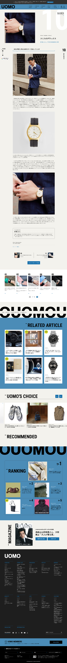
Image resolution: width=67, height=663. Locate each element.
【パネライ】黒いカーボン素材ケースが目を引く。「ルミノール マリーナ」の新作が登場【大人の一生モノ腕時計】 (13, 351)
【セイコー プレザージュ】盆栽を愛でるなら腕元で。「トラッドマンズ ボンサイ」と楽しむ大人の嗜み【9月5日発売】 (13, 378)
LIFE (42, 7)
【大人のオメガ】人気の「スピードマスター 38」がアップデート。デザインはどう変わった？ (53, 351)
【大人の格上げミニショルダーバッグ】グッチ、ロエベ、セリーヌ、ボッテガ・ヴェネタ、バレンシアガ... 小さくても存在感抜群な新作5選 (27, 491)
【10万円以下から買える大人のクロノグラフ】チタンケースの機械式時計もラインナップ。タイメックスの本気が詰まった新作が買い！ (53, 379)
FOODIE (49, 7)
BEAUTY (30, 7)
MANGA (55, 6)
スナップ (14, 246)
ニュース (52, 487)
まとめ (24, 487)
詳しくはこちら (50, 2)
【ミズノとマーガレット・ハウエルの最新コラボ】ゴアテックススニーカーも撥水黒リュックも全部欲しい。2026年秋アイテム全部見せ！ (56, 491)
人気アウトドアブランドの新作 (56, 504)
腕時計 (18, 246)
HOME (3, 312)
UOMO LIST (37, 6)
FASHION (30, 6)
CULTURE (55, 7)
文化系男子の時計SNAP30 (15, 312)
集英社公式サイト (7, 655)
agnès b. (23, 508)
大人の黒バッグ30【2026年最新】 (26, 506)
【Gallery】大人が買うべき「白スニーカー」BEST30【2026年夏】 (55, 472)
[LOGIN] (61, 6)
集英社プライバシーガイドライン (9, 656)
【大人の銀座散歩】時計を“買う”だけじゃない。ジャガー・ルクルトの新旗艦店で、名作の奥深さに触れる (33, 351)
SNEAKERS (43, 6)
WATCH (49, 6)
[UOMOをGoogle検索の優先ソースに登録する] (5, 58)
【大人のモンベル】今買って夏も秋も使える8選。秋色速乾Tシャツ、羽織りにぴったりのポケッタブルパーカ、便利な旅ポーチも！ (56, 507)
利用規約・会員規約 (19, 656)
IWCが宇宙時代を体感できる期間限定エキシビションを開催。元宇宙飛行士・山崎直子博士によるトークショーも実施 (33, 378)
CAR (36, 7)
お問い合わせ (19, 655)
